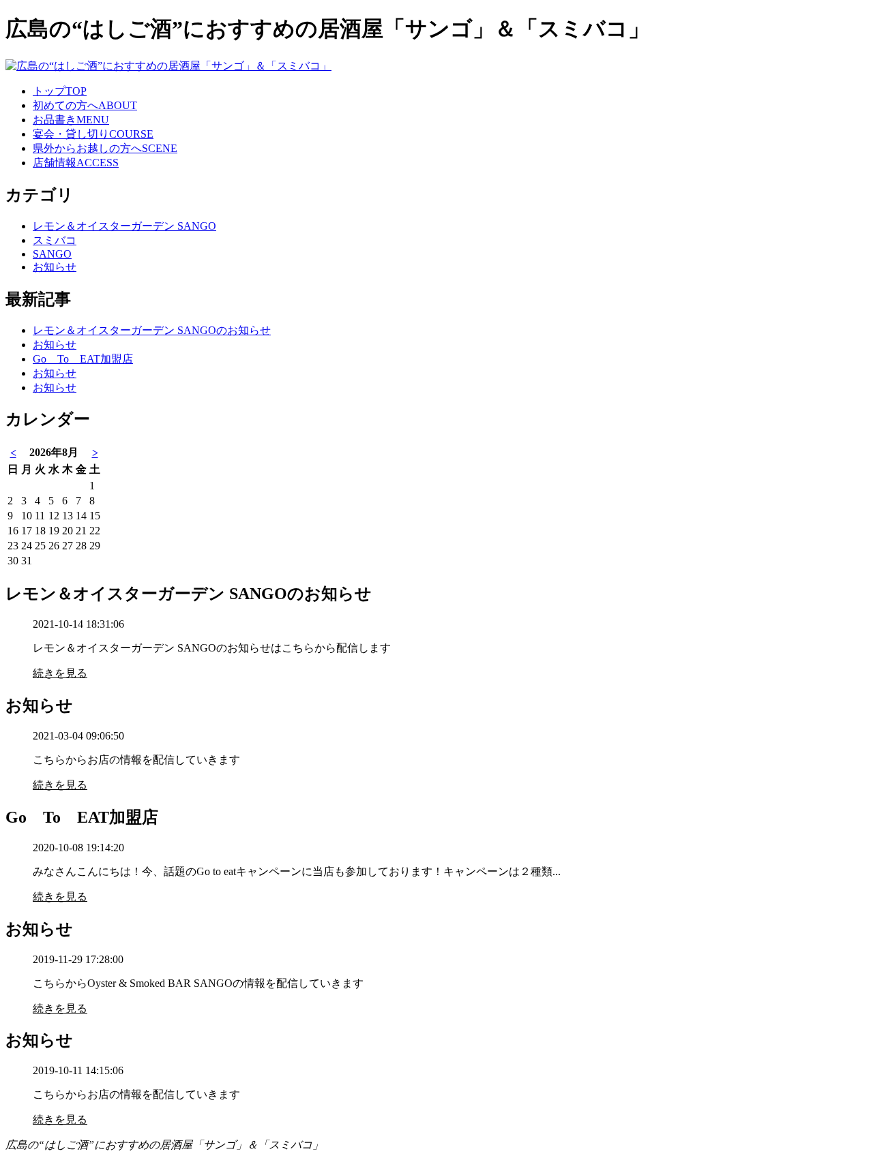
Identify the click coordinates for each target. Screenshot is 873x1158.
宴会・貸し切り (93, 134)
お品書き (71, 119)
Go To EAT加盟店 (83, 359)
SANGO (52, 254)
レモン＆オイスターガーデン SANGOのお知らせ (152, 330)
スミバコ (54, 240)
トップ (60, 91)
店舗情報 (76, 162)
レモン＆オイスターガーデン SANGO (124, 226)
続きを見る (60, 673)
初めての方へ (85, 105)
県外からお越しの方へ (105, 148)
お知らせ (54, 267)
